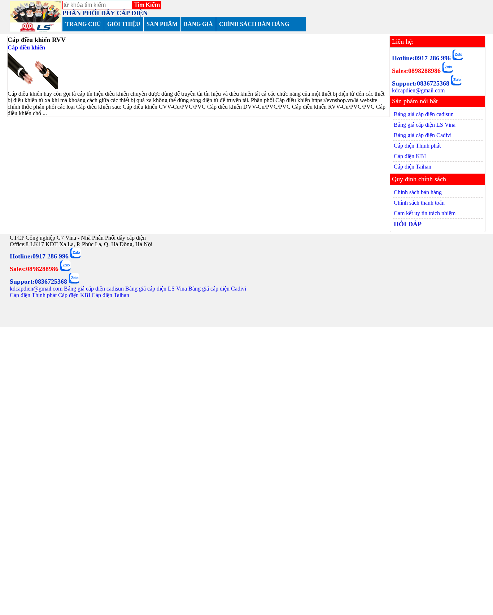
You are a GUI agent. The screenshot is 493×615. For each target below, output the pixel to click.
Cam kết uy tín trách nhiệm (424, 213)
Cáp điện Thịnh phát (417, 146)
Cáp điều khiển (26, 47)
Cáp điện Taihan (412, 166)
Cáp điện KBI (410, 156)
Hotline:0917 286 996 (421, 58)
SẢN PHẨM (162, 24)
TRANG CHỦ (83, 24)
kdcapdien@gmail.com (418, 90)
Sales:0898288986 (416, 70)
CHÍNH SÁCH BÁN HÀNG (254, 24)
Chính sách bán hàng (418, 192)
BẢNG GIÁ (198, 24)
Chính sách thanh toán (419, 203)
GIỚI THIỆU (123, 24)
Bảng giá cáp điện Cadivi (422, 135)
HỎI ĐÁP (408, 224)
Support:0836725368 (420, 83)
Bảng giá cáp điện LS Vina (424, 125)
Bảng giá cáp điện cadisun (424, 114)
